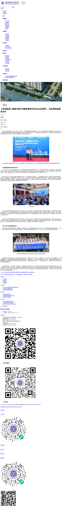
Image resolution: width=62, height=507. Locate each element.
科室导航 (5, 42)
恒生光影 (7, 62)
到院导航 (2, 315)
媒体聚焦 (7, 56)
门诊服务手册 (8, 59)
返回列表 (2, 276)
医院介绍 (7, 21)
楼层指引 (7, 38)
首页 (4, 15)
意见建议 (7, 40)
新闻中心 (5, 53)
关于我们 (5, 279)
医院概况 (5, 18)
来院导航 (7, 36)
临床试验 (5, 73)
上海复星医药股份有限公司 (9, 295)
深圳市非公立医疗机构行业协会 (9, 303)
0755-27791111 (5, 309)
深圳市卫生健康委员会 (8, 289)
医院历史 (7, 23)
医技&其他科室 (8, 47)
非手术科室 (7, 46)
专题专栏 (7, 63)
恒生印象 (7, 60)
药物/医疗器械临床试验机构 (11, 76)
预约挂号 (5, 280)
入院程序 (7, 35)
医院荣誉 (7, 26)
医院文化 (7, 24)
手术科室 (7, 45)
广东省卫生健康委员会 (8, 288)
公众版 (1, 8)
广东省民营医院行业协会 (8, 302)
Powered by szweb (29, 404)
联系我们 (7, 27)
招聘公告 (7, 68)
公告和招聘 (5, 65)
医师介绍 (5, 50)
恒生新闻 (7, 55)
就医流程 (7, 37)
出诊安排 (7, 33)
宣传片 (6, 28)
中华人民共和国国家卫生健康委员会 (10, 287)
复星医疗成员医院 (7, 296)
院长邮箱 (5, 282)
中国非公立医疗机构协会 (8, 301)
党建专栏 (5, 13)
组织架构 (7, 22)
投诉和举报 (5, 80)
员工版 (4, 12)
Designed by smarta (37, 404)
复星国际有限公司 (7, 294)
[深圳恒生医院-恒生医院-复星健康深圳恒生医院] (15, 4)
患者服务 (5, 31)
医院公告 (7, 71)
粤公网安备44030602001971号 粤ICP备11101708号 (11, 406)
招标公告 (7, 69)
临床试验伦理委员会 (9, 77)
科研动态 (7, 58)
